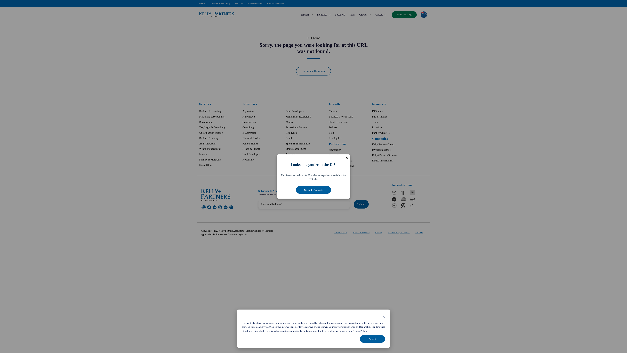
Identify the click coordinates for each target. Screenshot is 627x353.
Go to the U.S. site (313, 190)
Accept (372, 338)
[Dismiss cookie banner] (384, 317)
